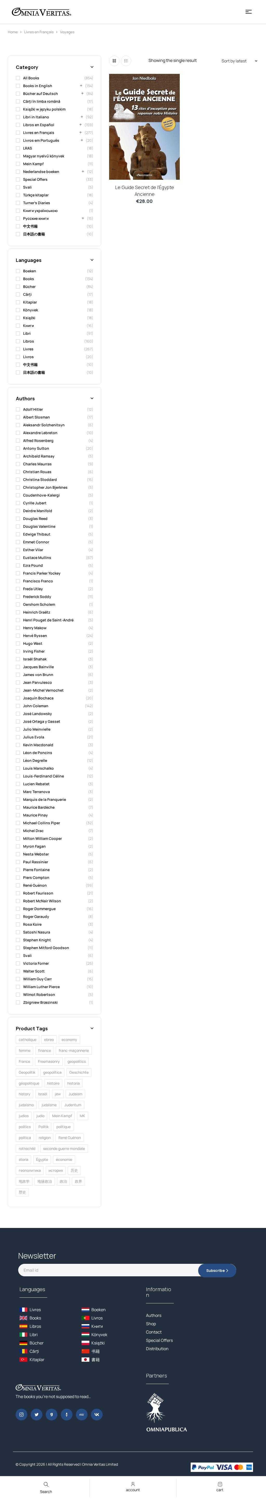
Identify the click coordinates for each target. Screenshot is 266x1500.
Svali (27, 187)
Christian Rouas (37, 471)
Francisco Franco (38, 580)
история (56, 1170)
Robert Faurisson (38, 893)
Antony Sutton (36, 448)
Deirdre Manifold (37, 510)
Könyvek (30, 309)
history (24, 1093)
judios (24, 1115)
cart (219, 1489)
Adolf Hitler (33, 409)
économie (64, 1159)
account (133, 1489)
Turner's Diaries (36, 202)
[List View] (126, 61)
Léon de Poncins (37, 752)
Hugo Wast (32, 643)
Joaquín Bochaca (38, 698)
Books (28, 278)
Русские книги (36, 218)
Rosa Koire (32, 924)
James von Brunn (38, 674)
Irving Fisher (34, 651)
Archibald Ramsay (39, 456)
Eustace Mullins (37, 557)
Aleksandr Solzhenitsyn (44, 424)
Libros (28, 341)
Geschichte (79, 1072)
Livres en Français (39, 31)
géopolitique (29, 1083)
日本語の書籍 (34, 233)
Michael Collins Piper (41, 822)
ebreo (49, 1039)
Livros (28, 356)
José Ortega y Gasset (41, 721)
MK (82, 1115)
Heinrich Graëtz (36, 612)
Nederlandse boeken (41, 171)
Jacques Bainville (38, 666)
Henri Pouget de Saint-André (48, 619)
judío (40, 1115)
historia (73, 1083)
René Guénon (35, 885)
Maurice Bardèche (39, 807)
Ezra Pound (33, 565)
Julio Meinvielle (36, 729)
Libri (27, 333)
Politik (43, 1126)
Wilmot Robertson (39, 994)
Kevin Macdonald (38, 744)
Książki (29, 317)
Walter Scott (34, 971)
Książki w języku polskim (44, 109)
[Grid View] (114, 61)
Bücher (29, 286)
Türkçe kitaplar (36, 194)
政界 (78, 1181)
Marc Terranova (36, 791)
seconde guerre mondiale (64, 1148)
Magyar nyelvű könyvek (43, 155)
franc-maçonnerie (74, 1050)
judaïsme (49, 1104)
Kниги (28, 325)
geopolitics (77, 1061)
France (24, 1061)
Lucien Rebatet (36, 783)
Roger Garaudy (36, 916)
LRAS (27, 148)
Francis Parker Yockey (42, 573)
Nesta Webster (36, 854)
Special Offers (35, 179)
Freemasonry (49, 1061)
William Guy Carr (37, 978)
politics (25, 1126)
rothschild (27, 1148)
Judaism (75, 1093)
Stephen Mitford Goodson (46, 947)
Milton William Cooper (42, 838)
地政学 (24, 1181)
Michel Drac (33, 830)
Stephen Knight (37, 939)
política (25, 1137)
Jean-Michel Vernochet (43, 690)
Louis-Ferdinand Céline (43, 776)
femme (24, 1050)
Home (13, 31)
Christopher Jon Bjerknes (45, 487)
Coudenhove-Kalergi (41, 495)
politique (63, 1126)
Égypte (42, 1159)
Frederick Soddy (37, 596)
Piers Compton (36, 877)
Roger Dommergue (39, 908)
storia (23, 1159)
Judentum (72, 1104)
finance (44, 1050)
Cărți (27, 294)
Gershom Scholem (39, 604)
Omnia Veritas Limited (100, 1464)
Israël (42, 1093)
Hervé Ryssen (35, 635)
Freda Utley (33, 588)
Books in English (37, 85)
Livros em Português (41, 140)
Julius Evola (33, 737)
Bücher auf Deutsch (40, 93)
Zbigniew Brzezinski (40, 1002)
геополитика (30, 1170)
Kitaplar (30, 302)
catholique (27, 1039)
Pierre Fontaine (36, 869)
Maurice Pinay (35, 815)
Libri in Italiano (36, 116)
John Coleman (35, 705)
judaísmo (26, 1104)
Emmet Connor (36, 541)
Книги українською (40, 210)
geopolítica (52, 1072)
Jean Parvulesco (37, 682)
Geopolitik (27, 1072)
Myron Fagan (34, 846)
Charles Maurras (37, 463)
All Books (31, 77)
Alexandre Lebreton (40, 432)
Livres (28, 348)
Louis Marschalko (38, 768)
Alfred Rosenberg (38, 440)
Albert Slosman (36, 417)
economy (69, 1039)
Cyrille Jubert (34, 502)
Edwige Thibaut (36, 534)
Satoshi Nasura (36, 932)
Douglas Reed (35, 518)
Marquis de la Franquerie (44, 799)
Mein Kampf (33, 163)
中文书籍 (30, 226)
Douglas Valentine (39, 526)
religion (45, 1137)
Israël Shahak (34, 658)
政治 (63, 1181)
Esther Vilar (33, 549)
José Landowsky (37, 713)
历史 (74, 1170)
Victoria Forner (36, 963)
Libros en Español (38, 124)
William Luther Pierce (41, 986)
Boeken (29, 270)
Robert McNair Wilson (42, 900)
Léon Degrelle (35, 760)
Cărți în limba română (41, 101)
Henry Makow (34, 627)
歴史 (22, 1192)
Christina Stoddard (40, 479)
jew (58, 1093)
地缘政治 (44, 1181)
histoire (53, 1083)
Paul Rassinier (35, 861)
